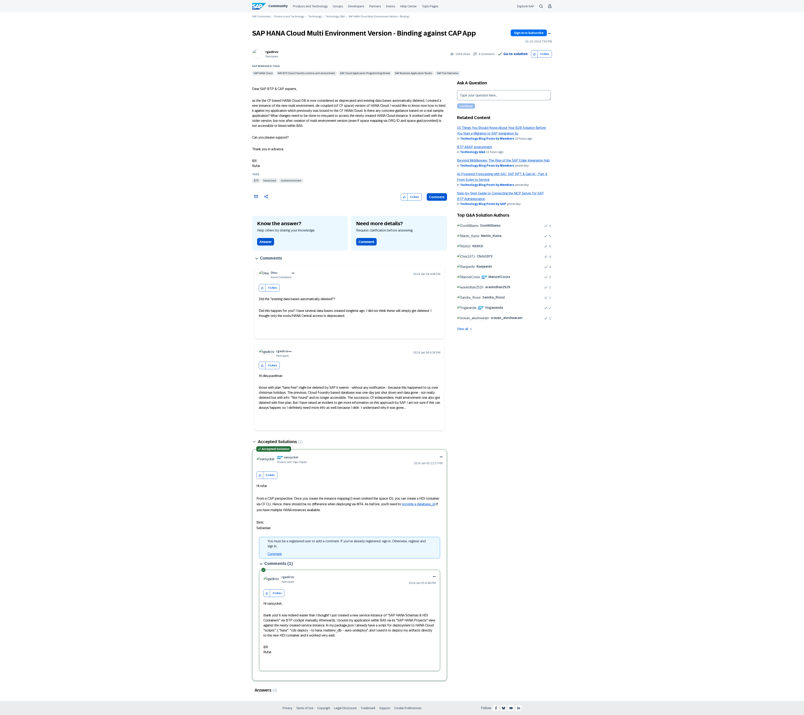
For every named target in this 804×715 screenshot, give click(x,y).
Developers (356, 6)
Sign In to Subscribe (529, 33)
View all (462, 329)
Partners (375, 6)
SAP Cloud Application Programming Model (365, 73)
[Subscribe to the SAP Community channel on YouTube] (511, 708)
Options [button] (549, 33)
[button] (534, 54)
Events (390, 6)
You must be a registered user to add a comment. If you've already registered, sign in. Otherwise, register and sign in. (347, 543)
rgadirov (271, 52)
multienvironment (291, 180)
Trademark (368, 708)
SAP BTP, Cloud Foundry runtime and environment (306, 73)
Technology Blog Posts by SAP (483, 204)
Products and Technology (310, 6)
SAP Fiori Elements (447, 73)
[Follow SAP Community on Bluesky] (503, 708)
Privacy (287, 708)
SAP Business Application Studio (413, 73)
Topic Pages (430, 6)
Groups (338, 6)
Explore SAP (525, 6)
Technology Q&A (335, 16)
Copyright (323, 708)
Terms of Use (304, 708)
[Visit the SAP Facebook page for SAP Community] (496, 708)
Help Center (408, 6)
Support (384, 708)
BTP (256, 180)
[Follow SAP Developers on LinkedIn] (518, 708)
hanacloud (269, 180)
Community (278, 6)
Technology (315, 16)
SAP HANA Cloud (263, 73)
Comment (437, 197)
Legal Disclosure (345, 708)
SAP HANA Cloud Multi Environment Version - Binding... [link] (379, 16)
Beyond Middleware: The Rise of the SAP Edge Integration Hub (503, 160)
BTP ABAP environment (474, 147)
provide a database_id (418, 504)
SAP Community (261, 16)
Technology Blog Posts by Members (487, 138)
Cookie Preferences (407, 708)
